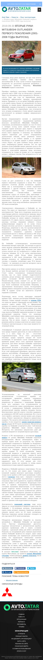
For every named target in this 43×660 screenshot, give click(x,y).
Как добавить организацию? (21, 638)
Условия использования (21, 648)
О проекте (21, 634)
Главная (21, 614)
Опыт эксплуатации (27, 17)
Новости (14, 17)
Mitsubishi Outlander (12, 580)
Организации (21, 619)
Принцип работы (22, 636)
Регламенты (21, 624)
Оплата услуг (21, 651)
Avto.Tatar (5, 17)
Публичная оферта (21, 646)
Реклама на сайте (21, 643)
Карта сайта (21, 641)
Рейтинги (21, 622)
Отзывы (21, 626)
